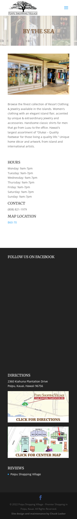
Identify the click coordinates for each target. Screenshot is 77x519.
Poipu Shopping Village (25, 474)
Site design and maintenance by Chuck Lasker (38, 513)
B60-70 (12, 222)
